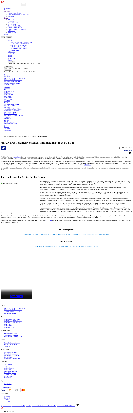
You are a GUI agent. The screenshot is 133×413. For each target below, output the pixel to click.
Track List (7, 117)
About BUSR (8, 365)
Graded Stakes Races (10, 352)
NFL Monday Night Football (12, 322)
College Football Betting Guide (17, 29)
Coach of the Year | (86, 234)
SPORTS (7, 88)
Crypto (10, 55)
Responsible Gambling (10, 371)
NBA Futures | (60, 246)
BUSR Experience (13, 58)
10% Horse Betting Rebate (19, 47)
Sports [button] (6, 18)
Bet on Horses (8, 357)
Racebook (11, 16)
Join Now (8, 37)
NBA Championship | (49, 246)
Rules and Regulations (10, 123)
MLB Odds (11, 31)
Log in (3, 37)
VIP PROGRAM (9, 84)
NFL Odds (11, 19)
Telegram (7, 401)
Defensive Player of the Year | (100, 234)
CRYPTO (7, 120)
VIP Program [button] (11, 52)
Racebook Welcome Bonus (19, 45)
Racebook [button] (7, 11)
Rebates (10, 56)
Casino (6, 10)
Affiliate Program (9, 368)
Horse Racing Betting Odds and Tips (18, 14)
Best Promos (15, 50)
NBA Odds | (68, 246)
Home (6, 136)
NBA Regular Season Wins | (43, 234)
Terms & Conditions (10, 374)
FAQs (6, 125)
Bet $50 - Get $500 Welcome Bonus (21, 42)
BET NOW (16, 296)
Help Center (7, 369)
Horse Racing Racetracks (11, 110)
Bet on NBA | (38, 246)
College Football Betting (15, 27)
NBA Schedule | (86, 246)
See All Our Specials (10, 313)
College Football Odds (14, 26)
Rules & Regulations (10, 373)
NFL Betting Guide (13, 23)
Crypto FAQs (8, 384)
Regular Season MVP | (74, 234)
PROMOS (7, 76)
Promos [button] (10, 40)
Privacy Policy (8, 376)
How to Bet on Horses (14, 13)
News (6, 34)
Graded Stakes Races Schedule (13, 109)
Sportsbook (7, 8)
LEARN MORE (9, 119)
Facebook (7, 398)
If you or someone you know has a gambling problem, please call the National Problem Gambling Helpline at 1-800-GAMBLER (38, 406)
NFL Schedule (12, 24)
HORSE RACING (9, 106)
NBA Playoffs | (76, 246)
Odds (5, 89)
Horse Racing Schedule (11, 112)
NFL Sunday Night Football (12, 319)
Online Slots (7, 346)
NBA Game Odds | (29, 234)
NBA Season (94, 246)
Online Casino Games (10, 344)
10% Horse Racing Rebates (12, 311)
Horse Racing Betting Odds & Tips (14, 115)
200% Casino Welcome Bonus (20, 43)
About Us (7, 128)
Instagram (7, 396)
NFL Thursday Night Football (13, 321)
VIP (12, 53)
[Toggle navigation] (23, 4)
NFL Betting (11, 21)
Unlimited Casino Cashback (19, 48)
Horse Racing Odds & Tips (12, 358)
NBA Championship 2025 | (59, 234)
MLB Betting (12, 32)
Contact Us (7, 130)
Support (10, 60)
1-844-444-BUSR (7, 387)
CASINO (7, 101)
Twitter (6, 399)
